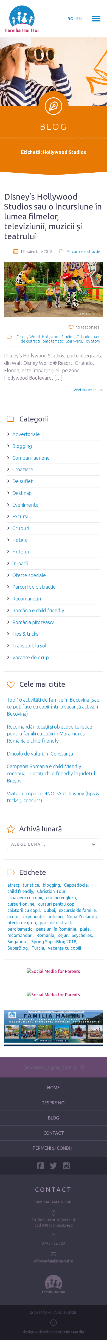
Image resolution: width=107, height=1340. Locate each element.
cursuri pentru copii (57, 903)
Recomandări (26, 598)
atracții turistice (23, 885)
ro (70, 18)
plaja (85, 929)
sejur (63, 935)
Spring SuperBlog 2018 (53, 941)
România (45, 935)
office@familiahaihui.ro (53, 1261)
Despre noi (53, 1102)
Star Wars (74, 341)
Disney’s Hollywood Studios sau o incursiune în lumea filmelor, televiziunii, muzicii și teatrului (53, 216)
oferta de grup (21, 922)
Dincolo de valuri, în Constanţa (40, 753)
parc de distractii (57, 922)
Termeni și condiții (53, 1148)
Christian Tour (51, 891)
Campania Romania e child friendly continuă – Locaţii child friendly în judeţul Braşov (51, 773)
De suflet (22, 481)
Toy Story (92, 341)
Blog (53, 1117)
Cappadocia (76, 885)
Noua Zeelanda (82, 916)
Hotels (19, 540)
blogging (51, 885)
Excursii (20, 516)
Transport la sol (29, 645)
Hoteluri (21, 551)
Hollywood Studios (58, 337)
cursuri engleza (61, 897)
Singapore (17, 941)
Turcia (38, 947)
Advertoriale (26, 434)
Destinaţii (22, 493)
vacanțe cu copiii (64, 947)
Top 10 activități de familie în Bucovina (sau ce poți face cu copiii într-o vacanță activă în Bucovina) (53, 706)
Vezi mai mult (85, 390)
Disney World (28, 337)
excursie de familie (77, 910)
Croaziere (22, 469)
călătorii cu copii (23, 910)
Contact (53, 1133)
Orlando (84, 337)
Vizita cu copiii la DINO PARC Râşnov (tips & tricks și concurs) (53, 797)
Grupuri (20, 528)
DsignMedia (73, 1332)
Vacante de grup (30, 657)
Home (53, 1087)
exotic (13, 916)
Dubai (49, 910)
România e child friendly (38, 610)
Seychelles (82, 935)
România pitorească (33, 622)
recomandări (20, 935)
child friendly (20, 891)
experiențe (33, 916)
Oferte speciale (29, 575)
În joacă (20, 563)
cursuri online (20, 903)
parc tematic (53, 341)
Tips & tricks (25, 633)
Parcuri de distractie (83, 251)
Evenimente (25, 505)
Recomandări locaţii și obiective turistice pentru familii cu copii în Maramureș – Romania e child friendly (49, 733)
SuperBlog (17, 947)
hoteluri (55, 916)
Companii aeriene (31, 458)
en (79, 18)
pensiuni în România (56, 929)
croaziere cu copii (24, 897)
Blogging (22, 446)
